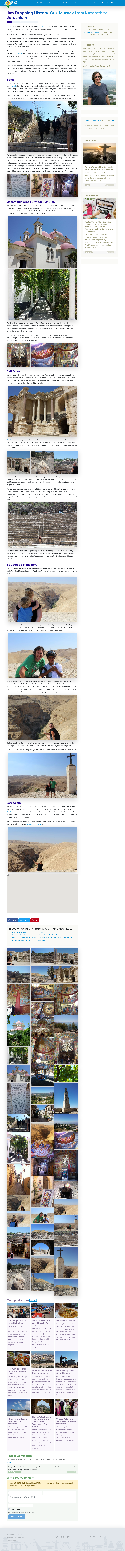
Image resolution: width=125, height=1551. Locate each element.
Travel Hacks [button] (63, 3)
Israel (9, 22)
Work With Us (107, 1537)
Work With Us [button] (112, 3)
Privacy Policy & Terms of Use (15, 1538)
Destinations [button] (51, 3)
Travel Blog (93, 1537)
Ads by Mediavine (12, 1540)
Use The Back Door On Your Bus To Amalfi (27, 932)
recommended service (99, 131)
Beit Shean (11, 440)
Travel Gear (75, 3)
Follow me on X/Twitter (93, 120)
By (29, 22)
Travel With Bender (19, 1535)
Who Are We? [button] (99, 3)
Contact (115, 1537)
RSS (100, 1537)
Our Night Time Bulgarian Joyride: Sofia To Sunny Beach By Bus (35, 935)
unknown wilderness (34, 824)
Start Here (41, 3)
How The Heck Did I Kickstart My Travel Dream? (29, 940)
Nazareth (40, 27)
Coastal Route (17, 53)
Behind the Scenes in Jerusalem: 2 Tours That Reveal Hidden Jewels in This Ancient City (43, 937)
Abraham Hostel (13, 812)
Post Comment (17, 1516)
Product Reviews (87, 3)
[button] (122, 3)
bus (11, 27)
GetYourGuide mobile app (94, 32)
